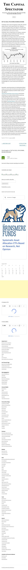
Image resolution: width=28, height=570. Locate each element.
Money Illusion (5, 421)
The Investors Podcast (6, 439)
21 (16, 272)
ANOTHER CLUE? (6, 143)
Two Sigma (4, 551)
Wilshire (3, 492)
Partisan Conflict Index (6, 475)
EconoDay (4, 557)
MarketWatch (4, 559)
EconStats (4, 464)
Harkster (3, 375)
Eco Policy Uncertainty (6, 462)
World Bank (4, 369)
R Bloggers (4, 546)
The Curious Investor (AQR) (7, 434)
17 (2, 272)
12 (9, 270)
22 (19, 272)
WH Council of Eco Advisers (7, 359)
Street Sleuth (4, 382)
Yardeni (3, 428)
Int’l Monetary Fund (5, 365)
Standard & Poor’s (5, 485)
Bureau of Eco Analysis (6, 342)
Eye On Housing (5, 416)
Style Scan (4, 511)
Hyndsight (4, 533)
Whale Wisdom (5, 490)
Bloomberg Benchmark (6, 433)
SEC (2, 356)
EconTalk (3, 438)
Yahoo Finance (5, 454)
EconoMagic (4, 460)
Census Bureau (5, 346)
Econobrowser (5, 411)
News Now (4, 377)
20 (12, 272)
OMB (3, 354)
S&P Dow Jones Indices (6, 483)
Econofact (4, 413)
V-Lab (3, 515)
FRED (3, 467)
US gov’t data (4, 493)
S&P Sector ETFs (5, 482)
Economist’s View (5, 415)
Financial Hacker (5, 529)
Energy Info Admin (5, 349)
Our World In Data (5, 474)
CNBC (3, 390)
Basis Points (4, 406)
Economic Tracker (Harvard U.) (8, 526)
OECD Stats (4, 472)
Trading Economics (5, 488)
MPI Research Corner (6, 423)
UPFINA (3, 426)
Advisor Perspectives (6, 405)
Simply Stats (4, 547)
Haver (3, 418)
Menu (14, 16)
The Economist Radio (6, 436)
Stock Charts (4, 487)
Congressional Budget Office (7, 347)
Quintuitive (4, 544)
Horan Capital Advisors (6, 419)
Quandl (3, 477)
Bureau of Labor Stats (6, 344)
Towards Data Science (6, 549)
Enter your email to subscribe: (8, 179)
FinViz (3, 503)
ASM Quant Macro (5, 520)
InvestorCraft (4, 505)
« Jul (2, 276)
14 (16, 270)
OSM (3, 534)
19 (9, 272)
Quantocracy (4, 541)
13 (12, 270)
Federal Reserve (5, 351)
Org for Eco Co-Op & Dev (7, 367)
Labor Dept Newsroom (6, 352)
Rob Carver (4, 521)
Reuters (3, 397)
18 (5, 272)
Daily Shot (4, 410)
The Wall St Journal (5, 398)
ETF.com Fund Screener (6, 500)
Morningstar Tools (5, 506)
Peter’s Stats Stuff (5, 536)
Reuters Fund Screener (6, 510)
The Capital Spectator (14, 6)
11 (5, 270)
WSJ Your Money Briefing (7, 446)
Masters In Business (6, 444)
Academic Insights (5, 403)
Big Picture (4, 408)
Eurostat (3, 465)
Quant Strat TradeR (6, 542)
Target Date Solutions (6, 513)
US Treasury (4, 357)
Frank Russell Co (5, 479)
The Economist (5, 392)
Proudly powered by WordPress (8, 567)
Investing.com (4, 452)
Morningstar (4, 470)
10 (2, 270)
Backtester (4, 498)
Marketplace (4, 442)
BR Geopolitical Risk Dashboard (8, 459)
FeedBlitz (9, 187)
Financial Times (5, 393)
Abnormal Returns (5, 374)
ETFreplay (4, 501)
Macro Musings (5, 441)
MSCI (3, 469)
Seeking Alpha (5, 380)
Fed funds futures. (11, 101)
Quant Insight (4, 539)
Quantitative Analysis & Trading (8, 538)
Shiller (3, 480)
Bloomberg (4, 388)
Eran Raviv (4, 528)
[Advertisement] (14, 289)
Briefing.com (4, 556)
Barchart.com (4, 451)
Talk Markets (4, 383)
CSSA (3, 523)
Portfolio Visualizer (5, 508)
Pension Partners (5, 424)
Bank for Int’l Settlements (7, 364)
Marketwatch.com (5, 395)
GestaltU (3, 531)
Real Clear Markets (5, 378)
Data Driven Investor (6, 524)
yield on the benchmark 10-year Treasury (10, 93)
